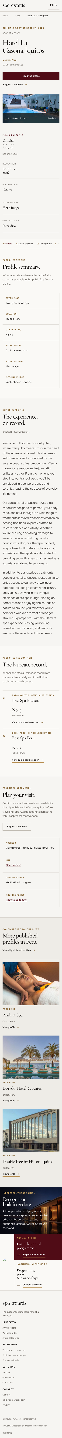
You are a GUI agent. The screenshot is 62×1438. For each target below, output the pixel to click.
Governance (8, 1377)
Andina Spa (13, 1015)
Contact (6, 1394)
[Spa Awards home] (14, 5)
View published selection (25, 722)
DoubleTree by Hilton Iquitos (28, 1161)
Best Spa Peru (23, 738)
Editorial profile (24, 243)
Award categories (11, 1337)
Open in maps (13, 865)
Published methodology (14, 1355)
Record (7, 243)
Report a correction (16, 899)
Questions (8, 1382)
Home (5, 15)
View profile (9, 1027)
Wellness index (10, 1332)
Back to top (7, 1432)
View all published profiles (17, 950)
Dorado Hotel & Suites (22, 1088)
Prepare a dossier (11, 1360)
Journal (6, 1372)
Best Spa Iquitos (25, 700)
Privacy (6, 1404)
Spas (17, 15)
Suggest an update (13, 84)
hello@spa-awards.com (14, 1399)
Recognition (44, 243)
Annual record (9, 1327)
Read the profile (31, 75)
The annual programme (14, 1350)
